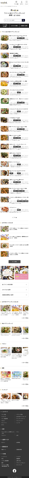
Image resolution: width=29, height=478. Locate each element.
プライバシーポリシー (20, 462)
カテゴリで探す (14, 25)
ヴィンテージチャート (20, 418)
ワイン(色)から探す (5, 25)
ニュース (18, 422)
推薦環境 (18, 458)
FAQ (2, 458)
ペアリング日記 (19, 414)
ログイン (3, 442)
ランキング (4, 416)
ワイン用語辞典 (5, 418)
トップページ (4, 456)
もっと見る (14, 261)
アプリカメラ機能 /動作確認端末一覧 (5, 465)
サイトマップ (19, 464)
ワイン (17, 431)
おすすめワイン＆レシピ (21, 416)
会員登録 (18, 442)
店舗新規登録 (19, 449)
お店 (17, 435)
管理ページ (4, 449)
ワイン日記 (4, 414)
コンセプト (18, 456)
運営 (2, 462)
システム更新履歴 (5, 460)
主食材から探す (24, 25)
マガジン (3, 420)
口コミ (3, 424)
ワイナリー (4, 435)
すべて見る (25, 318)
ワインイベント (19, 420)
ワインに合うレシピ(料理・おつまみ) (8, 432)
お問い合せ (18, 460)
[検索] (23, 20)
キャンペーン (4, 422)
